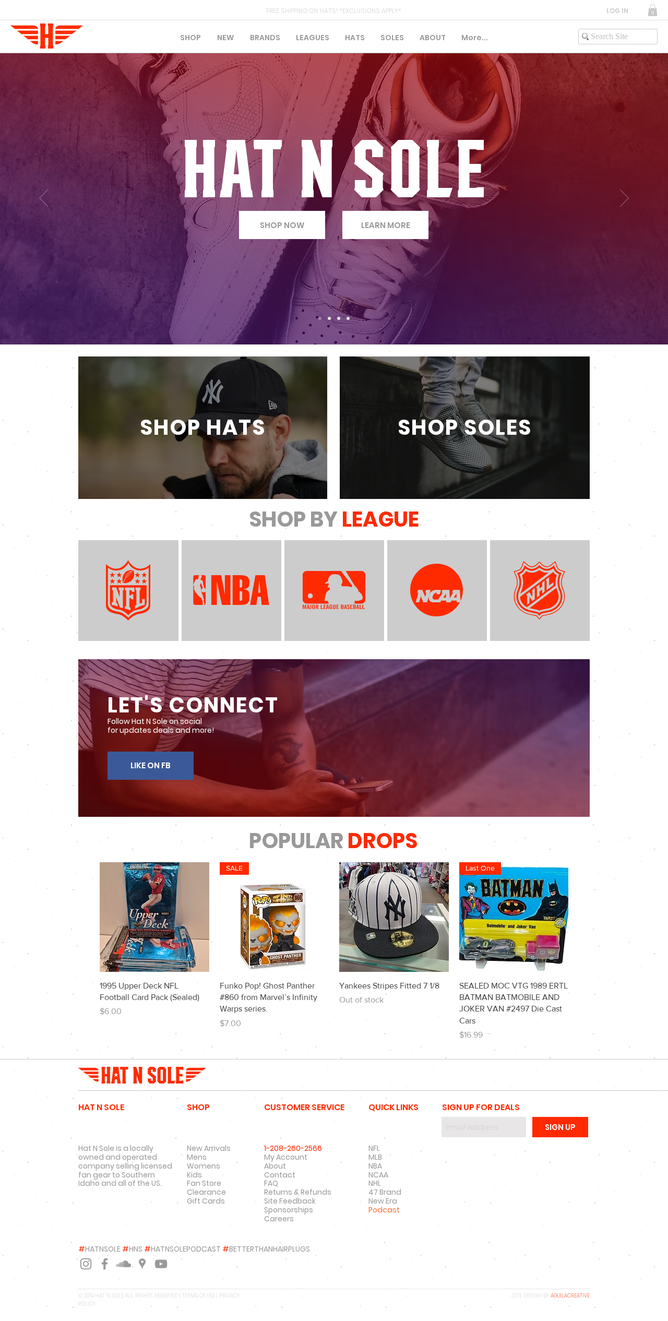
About (275, 1166)
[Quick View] (154, 917)
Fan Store (204, 1183)
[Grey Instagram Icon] (85, 1263)
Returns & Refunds (297, 1192)
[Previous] (43, 198)
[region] (202, 427)
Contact (279, 1175)
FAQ (271, 1183)
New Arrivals (209, 1148)
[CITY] (348, 318)
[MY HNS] (338, 318)
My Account (285, 1157)
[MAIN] (319, 318)
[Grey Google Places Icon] (142, 1263)
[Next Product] (583, 916)
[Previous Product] (84, 916)
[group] (334, 952)
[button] (653, 10)
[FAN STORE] (329, 318)
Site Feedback (290, 1201)
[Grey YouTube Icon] (161, 1263)
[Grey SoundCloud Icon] (123, 1263)
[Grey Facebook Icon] (104, 1263)
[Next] (624, 198)
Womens (203, 1166)
